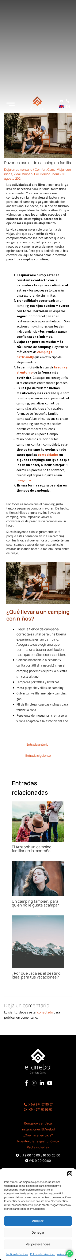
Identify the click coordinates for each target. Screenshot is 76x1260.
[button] (70, 1174)
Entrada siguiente (38, 755)
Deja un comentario (18, 169)
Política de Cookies (17, 1254)
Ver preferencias (38, 1244)
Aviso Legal (63, 1254)
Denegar (38, 1232)
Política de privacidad (42, 1254)
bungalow (23, 480)
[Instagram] (34, 1083)
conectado (45, 1012)
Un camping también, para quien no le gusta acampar (35, 903)
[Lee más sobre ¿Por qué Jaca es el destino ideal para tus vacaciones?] (38, 941)
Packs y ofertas (38, 1147)
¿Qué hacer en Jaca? (38, 1135)
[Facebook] (26, 1083)
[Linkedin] (42, 1083)
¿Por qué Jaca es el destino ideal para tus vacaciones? (36, 975)
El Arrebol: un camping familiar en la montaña (32, 848)
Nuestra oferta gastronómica (38, 1141)
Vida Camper (23, 174)
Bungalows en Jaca (38, 1123)
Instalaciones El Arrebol (38, 1129)
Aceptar (38, 1220)
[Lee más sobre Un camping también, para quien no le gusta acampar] (38, 878)
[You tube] (49, 1083)
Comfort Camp (45, 169)
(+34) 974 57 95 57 (40, 1104)
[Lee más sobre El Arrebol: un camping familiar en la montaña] (38, 821)
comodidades (48, 454)
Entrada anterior (38, 744)
